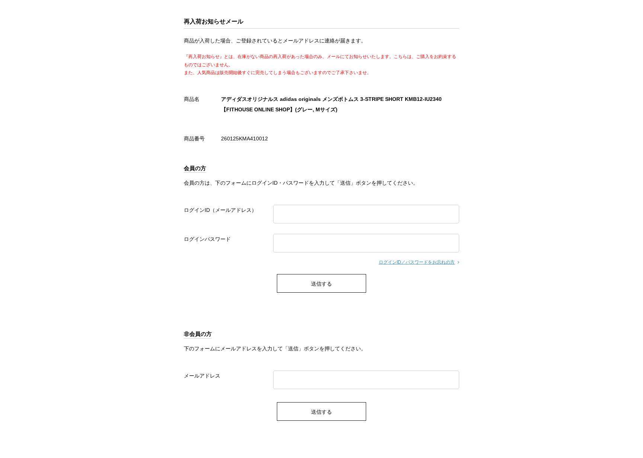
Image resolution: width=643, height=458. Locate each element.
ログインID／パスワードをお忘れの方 (417, 262)
